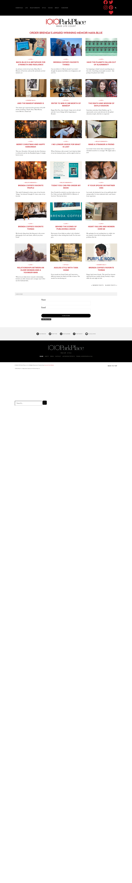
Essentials (19, 7)
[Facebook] (105, 2)
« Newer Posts (97, 285)
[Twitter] (111, 2)
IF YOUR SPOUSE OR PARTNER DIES (101, 186)
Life (26, 7)
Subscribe (64, 7)
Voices (50, 7)
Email (43, 307)
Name (43, 299)
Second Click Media (49, 365)
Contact (58, 356)
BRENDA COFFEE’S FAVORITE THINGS (66, 63)
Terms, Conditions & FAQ (84, 356)
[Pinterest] (111, 7)
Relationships (35, 7)
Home (41, 356)
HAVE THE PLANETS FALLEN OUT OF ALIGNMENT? (101, 63)
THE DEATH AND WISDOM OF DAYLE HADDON (101, 104)
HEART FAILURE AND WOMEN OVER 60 (101, 227)
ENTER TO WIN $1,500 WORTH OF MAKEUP (66, 104)
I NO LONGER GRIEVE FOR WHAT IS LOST (66, 145)
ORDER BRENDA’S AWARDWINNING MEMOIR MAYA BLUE (66, 33)
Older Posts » (111, 285)
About (57, 7)
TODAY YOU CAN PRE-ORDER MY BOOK (66, 186)
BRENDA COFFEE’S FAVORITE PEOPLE (30, 186)
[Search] (44, 402)
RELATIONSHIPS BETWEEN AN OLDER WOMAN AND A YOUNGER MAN (30, 270)
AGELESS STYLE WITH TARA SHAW (66, 268)
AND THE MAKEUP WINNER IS (30, 103)
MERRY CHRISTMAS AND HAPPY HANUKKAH (30, 145)
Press (52, 356)
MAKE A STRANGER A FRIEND (101, 144)
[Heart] (111, 12)
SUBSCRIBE (66, 315)
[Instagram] (105, 7)
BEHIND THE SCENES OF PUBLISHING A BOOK (66, 227)
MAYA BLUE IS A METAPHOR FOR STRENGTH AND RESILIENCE (30, 63)
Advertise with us (68, 356)
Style (44, 7)
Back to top (112, 366)
